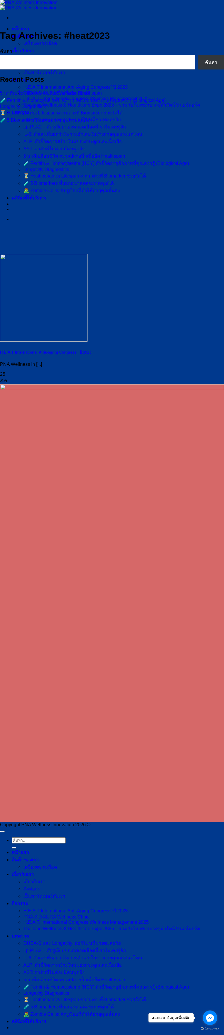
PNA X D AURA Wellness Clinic (56, 916)
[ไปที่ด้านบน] (2, 831)
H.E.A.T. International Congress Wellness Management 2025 (86, 922)
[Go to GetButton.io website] (210, 1029)
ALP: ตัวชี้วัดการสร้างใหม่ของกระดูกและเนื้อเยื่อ (72, 141)
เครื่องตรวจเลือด (40, 43)
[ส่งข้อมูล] (14, 847)
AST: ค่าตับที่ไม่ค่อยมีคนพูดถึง (54, 148)
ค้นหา (6, 51)
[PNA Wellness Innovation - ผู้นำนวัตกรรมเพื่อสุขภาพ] (28, 5)
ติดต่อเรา (32, 888)
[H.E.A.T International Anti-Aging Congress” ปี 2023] (44, 340)
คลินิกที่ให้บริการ (29, 197)
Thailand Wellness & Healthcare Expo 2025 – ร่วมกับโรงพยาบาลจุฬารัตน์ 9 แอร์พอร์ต (111, 104)
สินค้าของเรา (25, 859)
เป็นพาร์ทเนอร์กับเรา (44, 72)
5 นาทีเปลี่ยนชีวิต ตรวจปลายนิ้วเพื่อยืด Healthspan (74, 156)
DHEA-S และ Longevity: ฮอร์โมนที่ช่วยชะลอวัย (72, 943)
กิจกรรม (20, 903)
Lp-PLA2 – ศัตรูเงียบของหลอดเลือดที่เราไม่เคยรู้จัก (74, 126)
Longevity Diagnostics (46, 169)
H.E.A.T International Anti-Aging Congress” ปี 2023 (75, 87)
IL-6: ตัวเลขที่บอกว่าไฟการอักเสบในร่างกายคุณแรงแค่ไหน (82, 134)
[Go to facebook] (210, 1017)
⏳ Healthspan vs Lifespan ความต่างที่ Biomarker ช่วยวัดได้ (84, 175)
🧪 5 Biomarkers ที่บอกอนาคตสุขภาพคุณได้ (68, 183)
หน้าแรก (20, 28)
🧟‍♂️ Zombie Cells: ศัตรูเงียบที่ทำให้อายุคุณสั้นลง (71, 190)
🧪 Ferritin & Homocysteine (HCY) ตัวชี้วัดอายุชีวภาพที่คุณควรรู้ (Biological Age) (106, 163)
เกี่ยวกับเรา (23, 50)
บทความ (20, 935)
